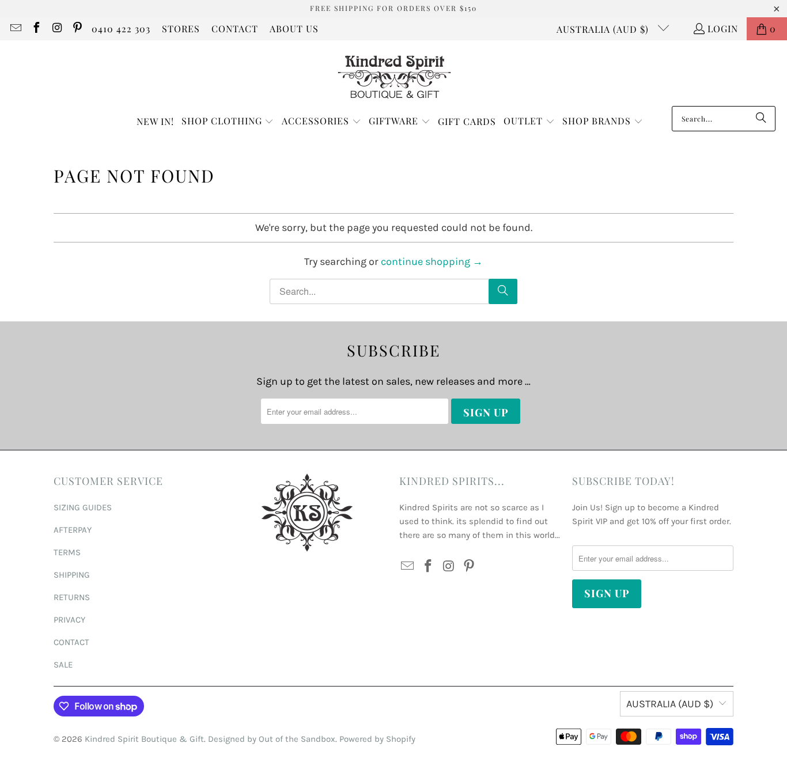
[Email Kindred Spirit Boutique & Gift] (15, 28)
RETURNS (72, 597)
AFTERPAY (73, 530)
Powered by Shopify (377, 739)
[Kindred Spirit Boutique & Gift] (394, 76)
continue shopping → (432, 261)
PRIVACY (69, 620)
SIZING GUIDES (83, 507)
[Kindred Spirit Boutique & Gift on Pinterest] (77, 28)
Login (722, 28)
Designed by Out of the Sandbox (271, 739)
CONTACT (234, 28)
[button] (227, 122)
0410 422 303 (121, 28)
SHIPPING (72, 575)
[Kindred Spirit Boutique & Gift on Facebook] (35, 28)
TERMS (67, 552)
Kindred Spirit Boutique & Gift (144, 739)
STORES (181, 28)
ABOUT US (294, 28)
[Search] (761, 118)
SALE (63, 664)
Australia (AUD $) (604, 29)
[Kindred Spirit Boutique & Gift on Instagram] (56, 28)
